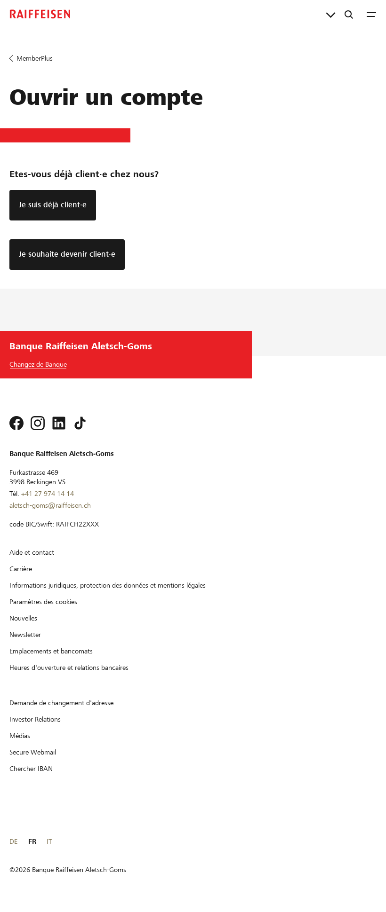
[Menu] (371, 14)
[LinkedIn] (59, 423)
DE (13, 841)
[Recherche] (348, 14)
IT (49, 841)
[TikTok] (80, 423)
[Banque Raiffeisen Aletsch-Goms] (40, 14)
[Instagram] (38, 423)
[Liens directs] (330, 14)
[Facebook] (16, 423)
